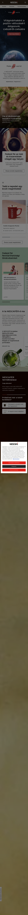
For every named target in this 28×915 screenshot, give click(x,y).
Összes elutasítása (14, 469)
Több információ (16, 458)
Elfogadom (14, 466)
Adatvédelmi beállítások (13, 462)
